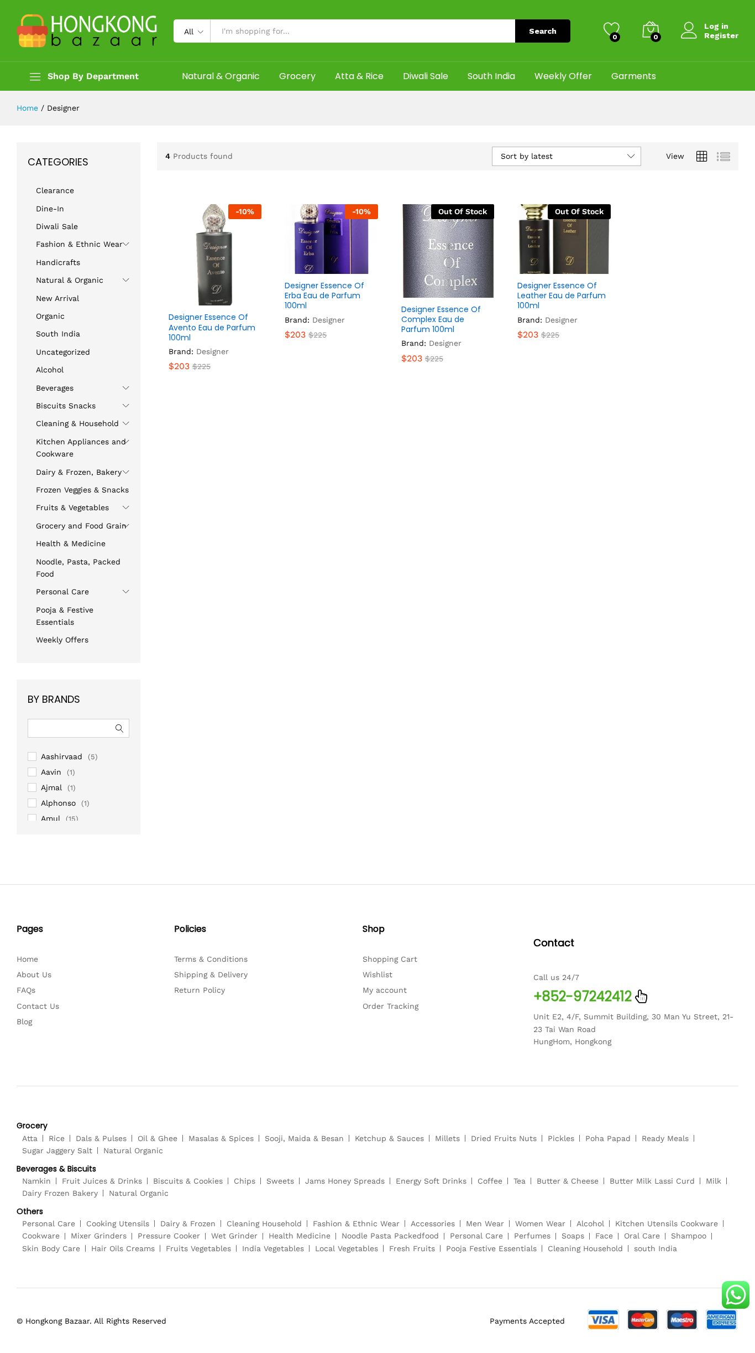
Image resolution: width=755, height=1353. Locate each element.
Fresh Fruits (412, 1248)
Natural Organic (133, 1150)
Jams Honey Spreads (345, 1180)
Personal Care (62, 591)
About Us (34, 974)
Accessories (433, 1223)
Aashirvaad (61, 756)
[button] (188, 298)
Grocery (297, 76)
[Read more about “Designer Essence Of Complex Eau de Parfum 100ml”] (420, 291)
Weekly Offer (563, 76)
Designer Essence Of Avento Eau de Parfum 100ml (212, 327)
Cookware (41, 1235)
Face (604, 1235)
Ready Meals (665, 1138)
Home (27, 959)
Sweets (280, 1180)
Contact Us (38, 1006)
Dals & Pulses (101, 1138)
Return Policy (199, 990)
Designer (212, 351)
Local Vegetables (346, 1248)
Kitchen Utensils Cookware (666, 1223)
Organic (50, 316)
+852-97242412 (582, 996)
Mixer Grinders (99, 1235)
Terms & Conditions (211, 959)
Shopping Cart (390, 959)
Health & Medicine (71, 543)
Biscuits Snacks (66, 405)
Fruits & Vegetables (72, 507)
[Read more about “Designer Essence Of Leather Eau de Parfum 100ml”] (536, 267)
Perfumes (532, 1235)
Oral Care (642, 1235)
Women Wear (540, 1223)
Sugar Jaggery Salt (57, 1150)
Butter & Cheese (568, 1180)
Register (721, 35)
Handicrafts (58, 262)
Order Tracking (390, 1006)
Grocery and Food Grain (81, 525)
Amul (50, 818)
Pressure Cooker (169, 1235)
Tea (519, 1180)
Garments (633, 76)
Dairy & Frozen (188, 1223)
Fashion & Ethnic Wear (79, 244)
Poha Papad (608, 1138)
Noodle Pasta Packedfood (390, 1235)
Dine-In (50, 208)
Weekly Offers (62, 639)
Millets (447, 1138)
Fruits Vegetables (198, 1248)
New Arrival (57, 298)
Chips (244, 1180)
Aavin (51, 772)
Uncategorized (63, 352)
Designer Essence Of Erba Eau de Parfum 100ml (324, 296)
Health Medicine (300, 1235)
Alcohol (50, 369)
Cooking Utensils (117, 1223)
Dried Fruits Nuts (504, 1138)
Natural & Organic (221, 76)
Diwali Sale (425, 76)
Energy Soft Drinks (431, 1180)
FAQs (26, 990)
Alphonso (58, 803)
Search (543, 31)
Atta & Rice (359, 76)
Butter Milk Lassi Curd (652, 1180)
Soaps (573, 1235)
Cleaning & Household (77, 423)
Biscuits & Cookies (188, 1180)
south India (655, 1248)
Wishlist (377, 974)
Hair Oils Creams (123, 1248)
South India (491, 76)
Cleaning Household (264, 1223)
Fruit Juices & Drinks (102, 1180)
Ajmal (51, 787)
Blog (24, 1021)
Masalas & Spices (221, 1138)
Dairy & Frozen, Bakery (79, 472)
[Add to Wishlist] (238, 298)
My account (385, 990)
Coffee (490, 1180)
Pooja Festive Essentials (491, 1248)
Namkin (36, 1180)
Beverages (55, 387)
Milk (713, 1180)
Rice (57, 1138)
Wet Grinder (234, 1235)
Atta (30, 1138)
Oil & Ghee (157, 1138)
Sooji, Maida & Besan (304, 1138)
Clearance (55, 190)
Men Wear (485, 1223)
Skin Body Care (51, 1248)
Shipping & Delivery (211, 974)
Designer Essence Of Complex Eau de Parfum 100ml (441, 319)
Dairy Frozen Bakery (60, 1193)
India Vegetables (273, 1248)
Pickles (561, 1138)
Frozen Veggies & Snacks (82, 489)
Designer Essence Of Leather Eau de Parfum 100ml (561, 296)
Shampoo (688, 1235)
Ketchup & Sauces (389, 1138)
